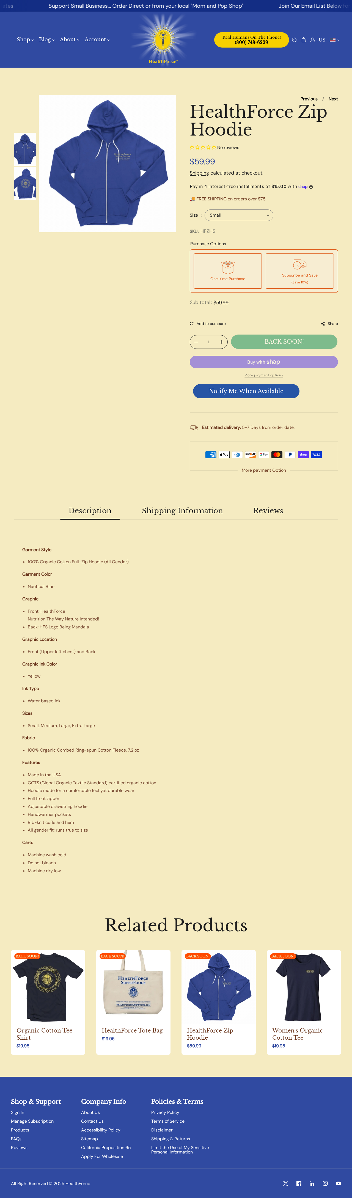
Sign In (17, 1112)
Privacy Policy (165, 1112)
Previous (309, 99)
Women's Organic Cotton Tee (297, 1034)
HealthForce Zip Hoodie (210, 1034)
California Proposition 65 (106, 1147)
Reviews (19, 1147)
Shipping (199, 173)
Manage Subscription (32, 1121)
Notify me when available (246, 391)
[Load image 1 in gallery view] (25, 149)
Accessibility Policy (100, 1130)
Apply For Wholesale (102, 1156)
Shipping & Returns (170, 1139)
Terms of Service (168, 1121)
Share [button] (333, 323)
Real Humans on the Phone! (251, 40)
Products (20, 1130)
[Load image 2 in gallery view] (25, 183)
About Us (90, 1112)
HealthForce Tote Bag (132, 1030)
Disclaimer (162, 1130)
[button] (304, 40)
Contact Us (92, 1121)
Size (194, 215)
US (322, 40)
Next (333, 99)
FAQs (16, 1139)
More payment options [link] (263, 375)
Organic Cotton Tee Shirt (44, 1034)
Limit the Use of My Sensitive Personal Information (180, 1149)
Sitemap (89, 1139)
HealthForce (77, 1183)
